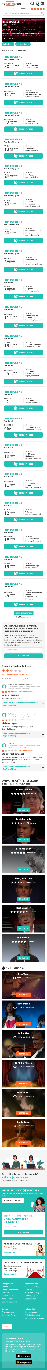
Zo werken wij (10, 1274)
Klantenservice (31, 1312)
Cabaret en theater (10, 1289)
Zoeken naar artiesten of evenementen (18, 13)
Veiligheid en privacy (33, 1315)
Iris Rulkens (13, 25)
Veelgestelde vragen (33, 1292)
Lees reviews (9, 1252)
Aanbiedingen (7, 1299)
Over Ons (28, 1289)
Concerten (6, 1286)
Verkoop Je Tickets (9, 1315)
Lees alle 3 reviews (29, 29)
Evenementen (7, 1296)
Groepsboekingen (9, 1312)
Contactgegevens (32, 1296)
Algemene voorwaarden (34, 1318)
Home (5, 25)
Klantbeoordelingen (33, 1286)
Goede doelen (30, 1299)
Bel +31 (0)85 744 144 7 (17, 1177)
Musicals (5, 1292)
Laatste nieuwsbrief (10, 1302)
